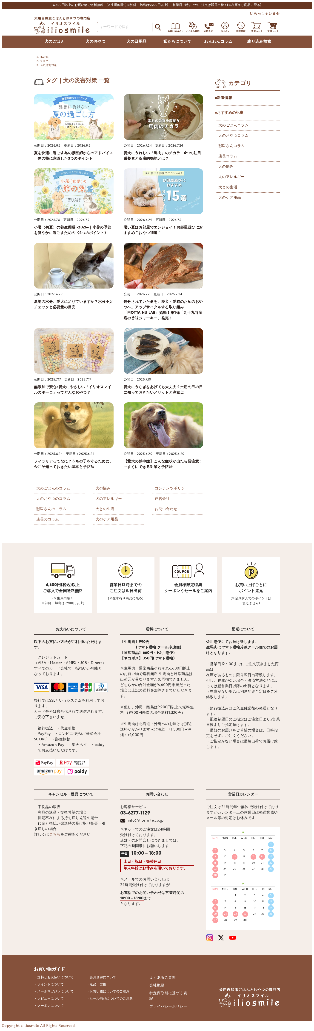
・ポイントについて (49, 984)
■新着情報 (223, 98)
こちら (54, 834)
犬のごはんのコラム (53, 488)
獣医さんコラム (231, 146)
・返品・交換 (96, 984)
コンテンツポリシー (172, 488)
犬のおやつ (96, 42)
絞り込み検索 (259, 42)
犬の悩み (103, 488)
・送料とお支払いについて (54, 977)
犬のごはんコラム (233, 125)
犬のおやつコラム (233, 136)
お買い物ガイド (49, 969)
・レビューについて (49, 998)
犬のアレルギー (109, 499)
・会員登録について (101, 977)
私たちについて (177, 42)
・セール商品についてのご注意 (109, 998)
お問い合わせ (166, 509)
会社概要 (157, 985)
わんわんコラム (218, 42)
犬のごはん (55, 42)
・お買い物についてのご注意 (107, 991)
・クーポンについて (49, 1006)
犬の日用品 (136, 42)
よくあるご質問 (162, 978)
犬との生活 (105, 509)
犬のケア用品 (107, 519)
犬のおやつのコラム (53, 499)
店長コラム (227, 156)
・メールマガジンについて (54, 991)
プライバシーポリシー (168, 1007)
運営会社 (162, 499)
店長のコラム (47, 519)
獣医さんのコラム (51, 509)
